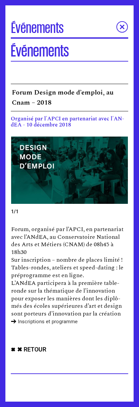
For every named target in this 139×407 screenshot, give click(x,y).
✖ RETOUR (31, 350)
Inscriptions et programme (48, 321)
